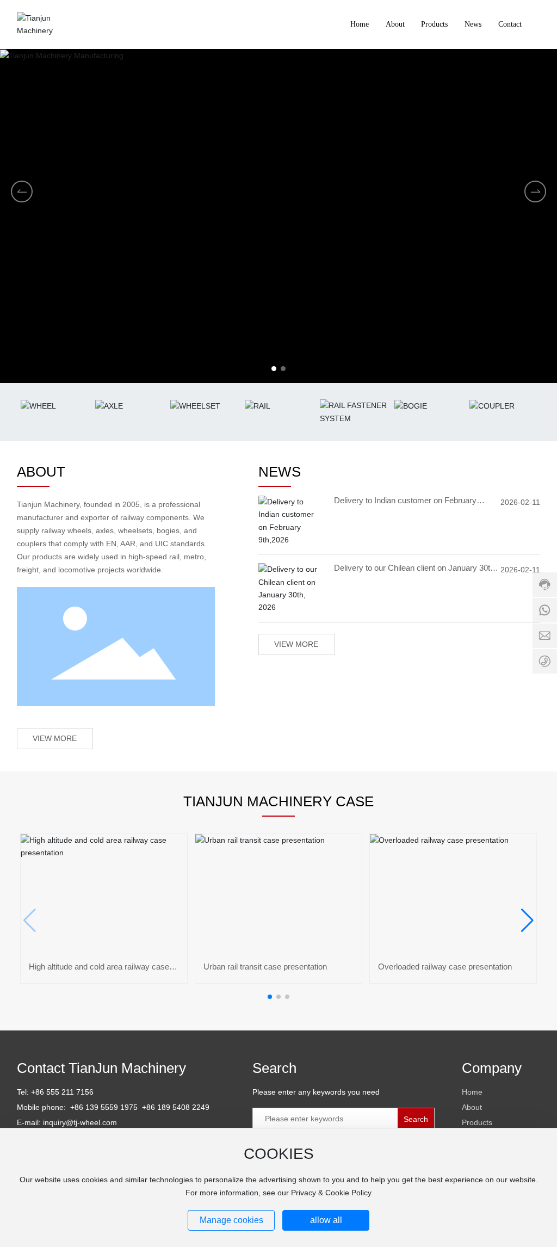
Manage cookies (231, 1220)
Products (477, 1122)
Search (416, 1119)
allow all (326, 1220)
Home (472, 1092)
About (472, 1107)
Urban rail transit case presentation (265, 966)
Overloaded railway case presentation (445, 966)
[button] (273, 368)
